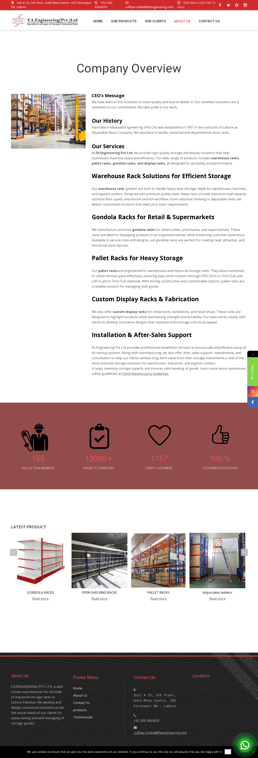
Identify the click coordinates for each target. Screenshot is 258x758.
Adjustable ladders (217, 592)
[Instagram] (252, 391)
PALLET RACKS (158, 592)
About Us (80, 695)
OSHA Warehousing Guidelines (145, 373)
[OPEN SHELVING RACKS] (99, 560)
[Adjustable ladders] (217, 560)
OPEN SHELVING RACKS (99, 592)
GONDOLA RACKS (40, 592)
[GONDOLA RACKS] (41, 560)
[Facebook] (252, 402)
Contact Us (81, 702)
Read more (40, 598)
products (80, 710)
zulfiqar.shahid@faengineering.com (149, 7)
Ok (228, 751)
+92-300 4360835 (103, 5)
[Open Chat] (245, 745)
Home (77, 688)
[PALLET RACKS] (158, 560)
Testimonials (83, 717)
